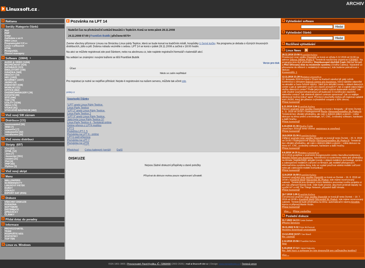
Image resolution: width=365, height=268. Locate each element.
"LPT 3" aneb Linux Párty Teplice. (86, 116)
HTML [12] (11, 151)
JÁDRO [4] (10, 82)
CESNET (353, 59)
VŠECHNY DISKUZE (15, 202)
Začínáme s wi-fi (14, 38)
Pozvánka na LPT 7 (78, 140)
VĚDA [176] (11, 105)
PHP (7, 33)
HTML (8, 48)
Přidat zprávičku (302, 211)
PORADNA (10, 204)
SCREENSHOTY (13, 183)
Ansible (355, 202)
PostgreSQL (11, 51)
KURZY (9, 188)
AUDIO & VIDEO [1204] (17, 62)
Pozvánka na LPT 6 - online (83, 134)
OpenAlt (311, 57)
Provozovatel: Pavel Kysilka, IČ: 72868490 (149, 264)
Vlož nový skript (16, 171)
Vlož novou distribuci (19, 139)
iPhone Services (291, 222)
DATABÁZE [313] (14, 67)
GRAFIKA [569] (13, 72)
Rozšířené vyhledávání (300, 44)
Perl (7, 30)
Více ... (285, 255)
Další (120, 149)
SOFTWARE (11, 207)
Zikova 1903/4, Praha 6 (302, 59)
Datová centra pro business (321, 81)
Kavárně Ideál (297, 179)
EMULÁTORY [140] (15, 69)
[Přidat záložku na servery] (74, 93)
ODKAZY (10, 190)
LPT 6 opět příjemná (78, 137)
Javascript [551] (14, 156)
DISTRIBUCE (12, 209)
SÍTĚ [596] (10, 97)
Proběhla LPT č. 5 (77, 131)
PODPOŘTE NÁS (14, 233)
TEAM (8, 231)
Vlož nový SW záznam (20, 115)
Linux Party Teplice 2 (79, 113)
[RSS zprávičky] (306, 50)
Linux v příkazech (14, 45)
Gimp (8, 35)
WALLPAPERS (12, 180)
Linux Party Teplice (78, 107)
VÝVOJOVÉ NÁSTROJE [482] (21, 110)
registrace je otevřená (328, 128)
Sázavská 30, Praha (317, 179)
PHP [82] (10, 163)
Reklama (11, 21)
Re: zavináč (288, 236)
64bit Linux (11, 40)
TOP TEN (10, 238)
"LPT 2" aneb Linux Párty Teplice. (86, 110)
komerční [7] (12, 129)
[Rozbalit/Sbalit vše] (30, 58)
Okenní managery (14, 53)
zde (184, 81)
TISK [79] (10, 100)
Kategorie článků (27, 26)
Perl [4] (9, 161)
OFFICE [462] (12, 90)
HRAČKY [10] (12, 75)
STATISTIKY (11, 236)
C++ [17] (9, 148)
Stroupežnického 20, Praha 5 (345, 111)
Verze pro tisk (271, 63)
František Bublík (100, 35)
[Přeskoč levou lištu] (39, 10)
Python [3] (11, 166)
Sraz (284, 243)
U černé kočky (207, 43)
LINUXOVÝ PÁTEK (15, 185)
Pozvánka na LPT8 (78, 143)
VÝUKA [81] (11, 107)
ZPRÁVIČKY (11, 212)
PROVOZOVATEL (14, 228)
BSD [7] (9, 127)
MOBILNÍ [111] (12, 87)
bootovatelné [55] (15, 124)
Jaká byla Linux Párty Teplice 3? (85, 119)
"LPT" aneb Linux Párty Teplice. (85, 104)
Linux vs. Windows (18, 245)
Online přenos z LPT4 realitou (84, 125)
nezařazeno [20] (14, 134)
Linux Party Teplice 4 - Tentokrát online (89, 122)
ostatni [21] (11, 158)
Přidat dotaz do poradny (21, 219)
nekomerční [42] (14, 132)
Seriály (10, 26)
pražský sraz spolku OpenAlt (306, 109)
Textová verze (249, 264)
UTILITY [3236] (13, 102)
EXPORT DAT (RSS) (15, 193)
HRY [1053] (11, 77)
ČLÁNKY (9, 214)
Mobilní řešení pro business (297, 157)
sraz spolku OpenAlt (315, 197)
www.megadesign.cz (229, 264)
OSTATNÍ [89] (12, 95)
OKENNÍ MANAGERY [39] (19, 92)
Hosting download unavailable (299, 229)
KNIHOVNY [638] (14, 85)
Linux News (293, 50)
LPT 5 (70, 128)
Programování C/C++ (16, 43)
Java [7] (9, 153)
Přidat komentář (291, 102)
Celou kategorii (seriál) (98, 149)
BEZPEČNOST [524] (16, 64)
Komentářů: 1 (289, 72)
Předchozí (73, 149)
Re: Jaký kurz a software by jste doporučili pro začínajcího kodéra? (319, 250)
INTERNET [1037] (14, 80)
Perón (324, 111)
